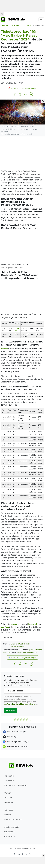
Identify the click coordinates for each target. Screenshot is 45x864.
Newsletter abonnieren (17, 746)
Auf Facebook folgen (16, 731)
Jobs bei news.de (11, 827)
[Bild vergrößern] (43, 101)
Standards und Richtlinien (15, 785)
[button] (22, 88)
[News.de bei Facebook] (23, 854)
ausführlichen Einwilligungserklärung (19, 704)
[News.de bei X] (26, 854)
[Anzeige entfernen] (43, 855)
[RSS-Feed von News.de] (30, 854)
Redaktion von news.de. (27, 652)
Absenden (10, 710)
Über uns (8, 797)
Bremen (14, 644)
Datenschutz (9, 780)
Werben (7, 793)
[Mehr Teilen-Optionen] (31, 94)
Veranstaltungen (17, 646)
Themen (7, 814)
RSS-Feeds (8, 810)
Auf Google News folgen (18, 741)
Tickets (27, 644)
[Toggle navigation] (41, 19)
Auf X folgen (12, 736)
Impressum (9, 776)
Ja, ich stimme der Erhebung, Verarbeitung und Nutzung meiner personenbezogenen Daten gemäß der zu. (21, 700)
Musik (20, 644)
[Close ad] (2, 14)
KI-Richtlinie (9, 831)
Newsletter (9, 802)
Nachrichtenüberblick (14, 819)
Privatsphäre (9, 836)
